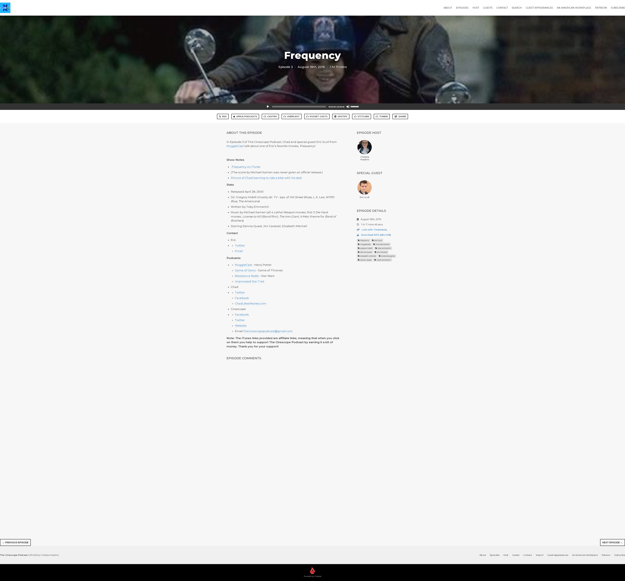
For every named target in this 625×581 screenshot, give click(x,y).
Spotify (342, 116)
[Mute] (348, 106)
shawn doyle (365, 260)
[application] (312, 106)
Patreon (601, 7)
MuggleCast (235, 146)
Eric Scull (364, 197)
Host (475, 7)
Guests (488, 7)
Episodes (462, 7)
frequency (364, 240)
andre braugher (388, 256)
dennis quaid (366, 252)
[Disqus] (284, 406)
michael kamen (382, 244)
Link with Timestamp (374, 229)
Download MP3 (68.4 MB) (375, 234)
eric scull (378, 240)
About (448, 7)
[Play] (268, 106)
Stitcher (363, 116)
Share (402, 116)
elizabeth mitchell (368, 256)
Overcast (293, 116)
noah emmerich (383, 260)
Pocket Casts (318, 116)
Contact (502, 7)
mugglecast (365, 244)
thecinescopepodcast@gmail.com (268, 331)
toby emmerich (384, 248)
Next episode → (612, 542)
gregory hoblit (366, 248)
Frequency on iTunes (245, 166)
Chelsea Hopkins (364, 158)
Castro (272, 116)
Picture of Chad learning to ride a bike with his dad (266, 177)
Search (517, 7)
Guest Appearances (539, 7)
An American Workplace (574, 7)
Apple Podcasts (246, 116)
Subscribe (618, 7)
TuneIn (383, 116)
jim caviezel (382, 252)
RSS (224, 116)
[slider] (355, 106)
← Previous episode (15, 542)
